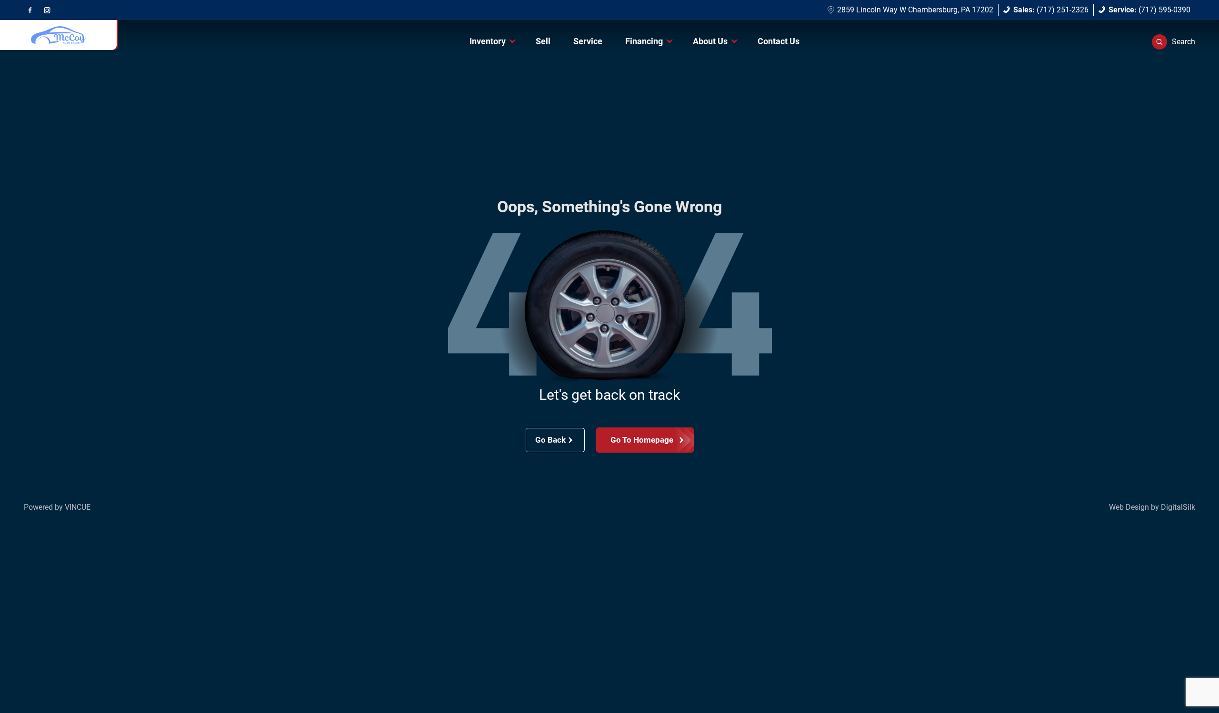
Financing (644, 41)
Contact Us (778, 41)
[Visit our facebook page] (30, 10)
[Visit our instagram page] (47, 10)
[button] (1173, 42)
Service (587, 41)
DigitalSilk (1178, 507)
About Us (710, 41)
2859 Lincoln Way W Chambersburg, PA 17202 (915, 9)
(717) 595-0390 (1149, 9)
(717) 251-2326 (1051, 9)
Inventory (488, 41)
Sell (543, 41)
